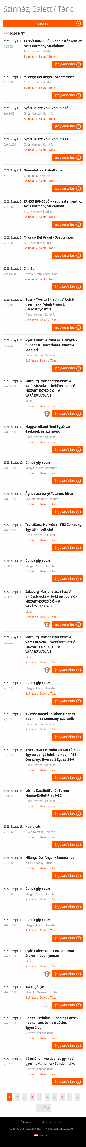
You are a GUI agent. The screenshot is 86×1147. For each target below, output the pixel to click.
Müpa (28, 401)
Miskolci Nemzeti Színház (42, 499)
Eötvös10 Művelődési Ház (40, 274)
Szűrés (43, 23)
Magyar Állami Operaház (41, 468)
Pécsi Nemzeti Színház (40, 314)
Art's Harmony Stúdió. (38, 51)
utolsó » (43, 1108)
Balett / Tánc (46, 56)
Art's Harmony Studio (37, 82)
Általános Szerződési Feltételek (41, 1122)
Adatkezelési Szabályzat (25, 1128)
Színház (29, 56)
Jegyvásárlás (65, 64)
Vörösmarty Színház (37, 175)
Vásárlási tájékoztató (59, 1128)
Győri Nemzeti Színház (39, 113)
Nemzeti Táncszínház (39, 1033)
